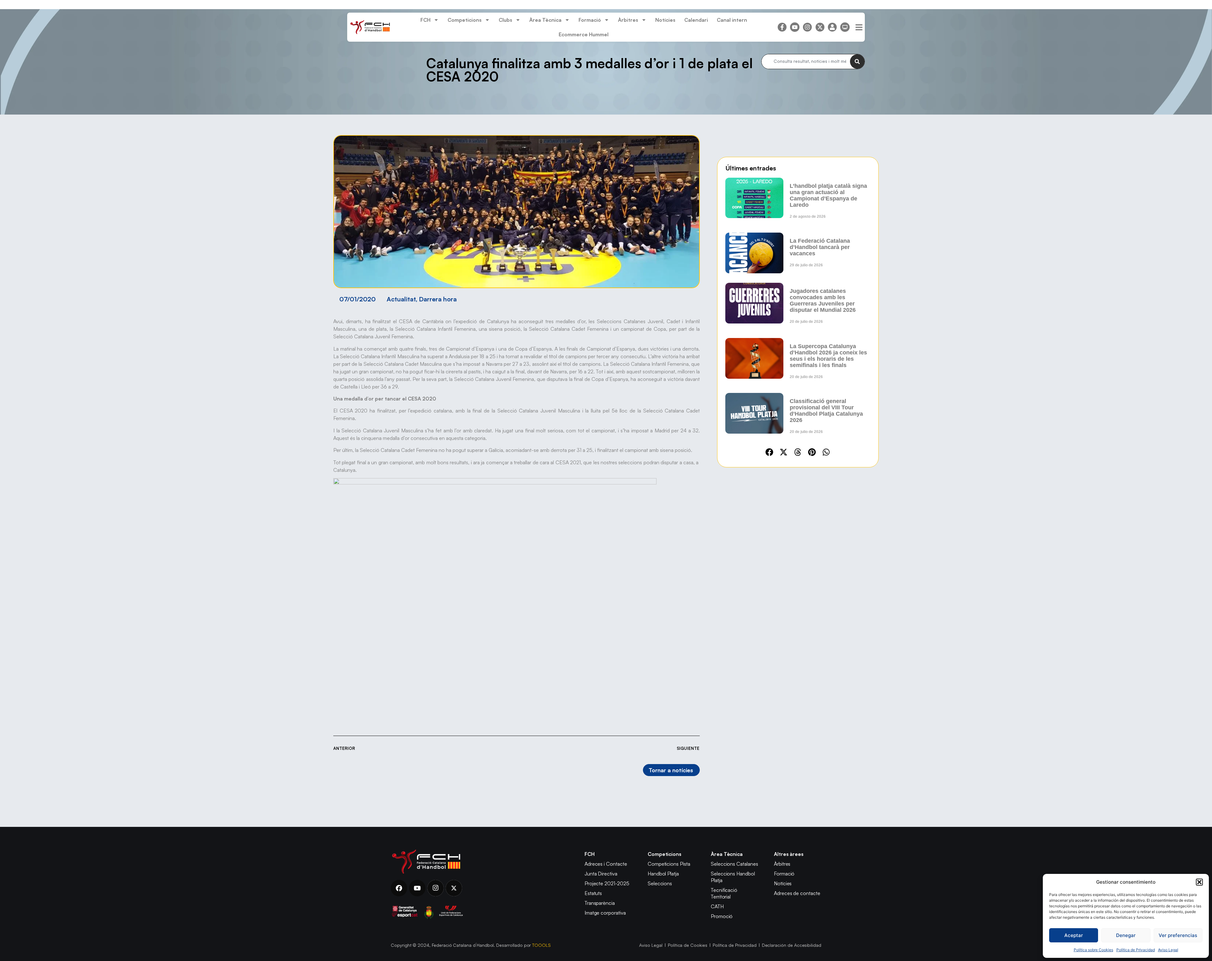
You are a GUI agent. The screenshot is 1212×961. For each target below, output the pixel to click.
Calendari (696, 20)
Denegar (1126, 935)
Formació (590, 20)
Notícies (665, 20)
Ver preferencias (1178, 935)
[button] (1199, 882)
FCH (425, 20)
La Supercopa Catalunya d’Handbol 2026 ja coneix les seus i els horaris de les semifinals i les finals (828, 355)
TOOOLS (541, 945)
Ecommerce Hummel (584, 34)
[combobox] (806, 61)
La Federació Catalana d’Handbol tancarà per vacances (820, 247)
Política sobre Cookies (1093, 949)
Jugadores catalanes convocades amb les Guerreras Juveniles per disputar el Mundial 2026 (823, 300)
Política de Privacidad (1135, 949)
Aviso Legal (1168, 949)
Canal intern (732, 20)
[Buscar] (857, 61)
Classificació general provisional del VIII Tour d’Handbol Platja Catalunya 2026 (826, 410)
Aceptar (1073, 935)
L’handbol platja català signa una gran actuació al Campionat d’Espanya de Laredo (828, 195)
